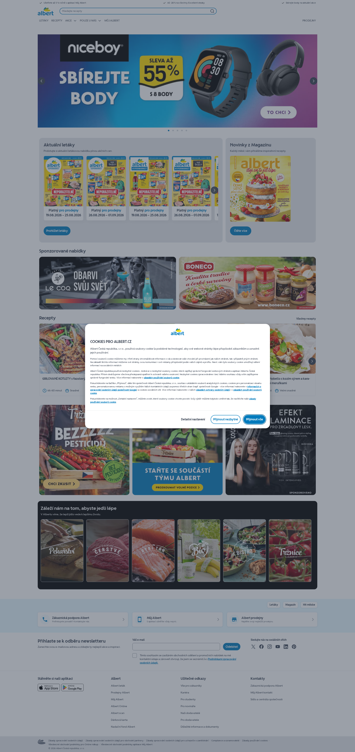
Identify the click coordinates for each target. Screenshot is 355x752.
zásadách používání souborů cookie (161, 377)
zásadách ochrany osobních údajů (213, 390)
